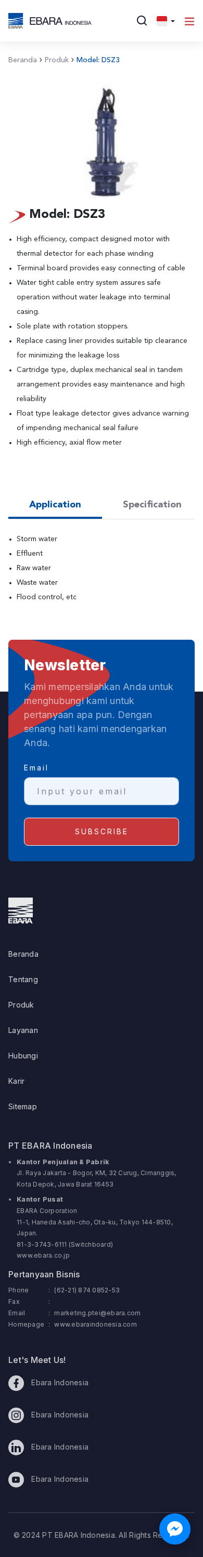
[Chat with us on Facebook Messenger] (175, 1529)
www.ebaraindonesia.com (95, 1324)
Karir (16, 1081)
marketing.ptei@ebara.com (97, 1313)
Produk (54, 60)
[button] (166, 20)
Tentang (23, 979)
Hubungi (23, 1055)
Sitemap (22, 1106)
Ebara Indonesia (58, 1382)
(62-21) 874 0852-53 (87, 1290)
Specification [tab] (152, 504)
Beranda (22, 60)
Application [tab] (55, 504)
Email (36, 767)
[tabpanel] (101, 574)
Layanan (23, 1030)
